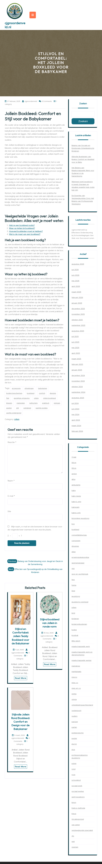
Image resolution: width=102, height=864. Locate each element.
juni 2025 (75, 342)
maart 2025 (76, 359)
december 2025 (78, 309)
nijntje (74, 694)
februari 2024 (77, 431)
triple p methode (78, 808)
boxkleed (30, 393)
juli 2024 (75, 403)
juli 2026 (75, 269)
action (74, 474)
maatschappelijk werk (81, 646)
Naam (11, 480)
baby (74, 490)
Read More (20, 678)
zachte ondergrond (13, 413)
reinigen (57, 403)
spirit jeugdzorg (78, 797)
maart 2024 (76, 426)
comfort (42, 393)
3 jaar (74, 457)
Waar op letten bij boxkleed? (22, 228)
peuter (74, 738)
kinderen (75, 619)
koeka (74, 630)
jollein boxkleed (49, 398)
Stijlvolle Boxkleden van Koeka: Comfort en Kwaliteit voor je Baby (83, 159)
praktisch (45, 403)
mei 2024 (75, 414)
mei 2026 (75, 281)
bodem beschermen (14, 393)
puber (74, 763)
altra (73, 479)
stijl (17, 408)
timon (74, 802)
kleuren (9, 403)
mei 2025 (75, 348)
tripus (74, 814)
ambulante (76, 485)
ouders (74, 716)
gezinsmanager (78, 563)
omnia (74, 699)
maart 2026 (76, 292)
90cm (74, 463)
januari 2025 (77, 370)
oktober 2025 (77, 320)
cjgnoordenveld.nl (15, 25)
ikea (73, 591)
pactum (75, 722)
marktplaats (76, 671)
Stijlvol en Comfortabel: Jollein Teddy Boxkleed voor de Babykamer (20, 636)
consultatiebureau (79, 535)
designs (53, 393)
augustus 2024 (78, 398)
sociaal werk (77, 786)
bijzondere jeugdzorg (80, 518)
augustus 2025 (78, 331)
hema (74, 585)
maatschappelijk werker (82, 660)
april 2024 (76, 420)
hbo (73, 580)
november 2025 (78, 314)
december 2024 (78, 375)
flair (7, 398)
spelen (9, 408)
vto (73, 836)
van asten (76, 825)
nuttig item (33, 403)
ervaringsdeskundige (80, 557)
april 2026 (76, 286)
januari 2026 (77, 303)
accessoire (16, 388)
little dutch (76, 641)
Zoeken (83, 103)
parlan (74, 727)
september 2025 (78, 325)
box (73, 524)
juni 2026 (75, 275)
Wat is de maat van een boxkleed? (24, 234)
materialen (21, 403)
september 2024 (78, 392)
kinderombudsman (79, 624)
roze (73, 775)
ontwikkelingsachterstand (82, 705)
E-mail (11, 496)
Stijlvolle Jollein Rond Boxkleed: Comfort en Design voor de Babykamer (20, 722)
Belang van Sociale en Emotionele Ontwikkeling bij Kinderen (83, 148)
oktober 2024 (77, 387)
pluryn (74, 744)
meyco (74, 677)
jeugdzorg (76, 596)
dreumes (75, 546)
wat (73, 841)
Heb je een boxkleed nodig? (22, 225)
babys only (76, 513)
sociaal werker (78, 791)
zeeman (75, 847)
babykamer (42, 388)
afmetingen (29, 388)
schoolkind (76, 780)
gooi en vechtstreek (80, 574)
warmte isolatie (42, 408)
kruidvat (75, 635)
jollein (36, 398)
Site (9, 511)
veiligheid (27, 408)
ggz (73, 568)
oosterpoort (76, 710)
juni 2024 (75, 409)
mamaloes (76, 666)
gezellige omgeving (21, 398)
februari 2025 (77, 364)
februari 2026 (77, 297)
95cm (74, 468)
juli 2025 (75, 336)
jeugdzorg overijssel (80, 602)
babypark (75, 507)
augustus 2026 (78, 264)
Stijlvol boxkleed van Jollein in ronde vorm (49, 623)
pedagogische (78, 733)
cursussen (76, 541)
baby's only (76, 502)
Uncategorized (78, 819)
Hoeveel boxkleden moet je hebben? (26, 231)
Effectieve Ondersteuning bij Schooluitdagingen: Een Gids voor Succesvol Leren (83, 235)
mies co (75, 683)
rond (73, 769)
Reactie (12, 442)
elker (74, 552)
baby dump (76, 496)
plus (73, 749)
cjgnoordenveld (78, 230)
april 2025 (76, 353)
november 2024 (78, 381)
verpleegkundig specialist (82, 830)
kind (73, 613)
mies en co (76, 688)
